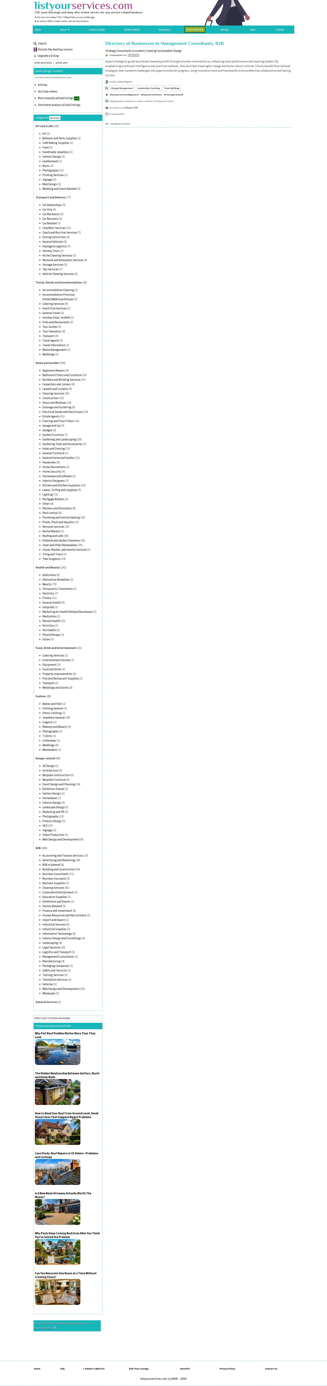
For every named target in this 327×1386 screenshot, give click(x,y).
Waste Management (54, 350)
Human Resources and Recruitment (64, 915)
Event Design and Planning (58, 784)
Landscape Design (53, 807)
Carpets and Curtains (55, 389)
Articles (42, 85)
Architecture (50, 771)
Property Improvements (57, 674)
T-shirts (47, 736)
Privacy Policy (227, 1369)
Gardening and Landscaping (59, 439)
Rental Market (51, 531)
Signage (47, 180)
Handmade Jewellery (55, 152)
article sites (62, 62)
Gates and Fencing (53, 449)
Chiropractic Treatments (57, 589)
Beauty (46, 584)
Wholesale (48, 993)
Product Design (52, 821)
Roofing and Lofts (52, 536)
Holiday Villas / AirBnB (56, 318)
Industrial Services (54, 925)
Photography (50, 170)
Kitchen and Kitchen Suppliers (61, 485)
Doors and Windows (54, 403)
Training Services (53, 975)
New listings (55, 118)
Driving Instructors (54, 237)
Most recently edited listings (56, 98)
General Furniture (53, 453)
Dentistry (48, 593)
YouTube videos (47, 91)
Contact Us (271, 1369)
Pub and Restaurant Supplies (60, 678)
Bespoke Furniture (54, 780)
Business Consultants (55, 874)
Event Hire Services (54, 308)
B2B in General (51, 865)
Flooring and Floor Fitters (58, 421)
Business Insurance (54, 879)
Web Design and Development (61, 839)
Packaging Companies (55, 966)
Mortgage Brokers (53, 499)
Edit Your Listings (139, 1369)
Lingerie (47, 722)
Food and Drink (51, 669)
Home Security (51, 472)
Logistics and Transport (56, 952)
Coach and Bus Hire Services (59, 233)
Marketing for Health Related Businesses (67, 612)
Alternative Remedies (55, 580)
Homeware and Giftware (57, 476)
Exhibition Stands (53, 789)
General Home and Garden (58, 458)
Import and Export (53, 920)
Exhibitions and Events (56, 902)
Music (46, 166)
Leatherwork (50, 161)
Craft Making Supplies (55, 143)
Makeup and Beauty (54, 727)
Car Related (49, 223)
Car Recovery (50, 219)
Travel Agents (50, 341)
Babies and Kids (52, 704)
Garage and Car (51, 426)
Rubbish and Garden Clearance (61, 541)
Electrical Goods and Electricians (62, 412)
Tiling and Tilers (52, 554)
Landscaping (50, 943)
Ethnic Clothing (51, 713)
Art (44, 134)
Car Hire (47, 210)
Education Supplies (54, 897)
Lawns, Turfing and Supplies (59, 490)
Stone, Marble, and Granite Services (64, 550)
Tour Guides (49, 327)
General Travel (51, 313)
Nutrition (48, 626)
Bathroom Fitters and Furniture (61, 375)
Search (42, 44)
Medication (49, 616)
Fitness (46, 598)
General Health (51, 603)
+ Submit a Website (94, 1369)
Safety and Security (54, 970)
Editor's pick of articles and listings (52, 1018)
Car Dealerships (51, 205)
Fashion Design (51, 794)
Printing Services (53, 175)
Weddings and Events (55, 688)
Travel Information (53, 345)
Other (46, 504)
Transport (48, 336)
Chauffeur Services (54, 228)
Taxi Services (50, 269)
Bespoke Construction (56, 775)
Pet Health (49, 630)
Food (45, 147)
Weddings (48, 354)
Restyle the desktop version (55, 49)
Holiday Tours (51, 251)
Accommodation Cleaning (58, 290)
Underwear (49, 741)
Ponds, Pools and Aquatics (58, 522)
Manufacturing (51, 961)
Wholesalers (49, 750)
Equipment (49, 665)
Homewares (49, 798)
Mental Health (51, 621)
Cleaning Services (53, 394)
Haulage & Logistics (54, 246)
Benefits (185, 1369)
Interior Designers (53, 481)
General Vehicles (52, 242)
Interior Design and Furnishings (61, 938)
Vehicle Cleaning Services (58, 274)
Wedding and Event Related (59, 189)
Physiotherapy (51, 635)
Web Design (49, 184)
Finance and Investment (57, 911)
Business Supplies (53, 883)
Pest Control (50, 513)
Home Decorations (53, 467)
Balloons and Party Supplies (59, 138)
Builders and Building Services (61, 380)
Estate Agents (50, 416)
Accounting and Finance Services (62, 856)
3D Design (48, 766)
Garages (47, 430)
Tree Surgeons (51, 559)
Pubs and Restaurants (55, 322)
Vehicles (47, 984)
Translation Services (54, 980)
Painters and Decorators (57, 508)
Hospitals (48, 607)
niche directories (43, 62)
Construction (50, 398)
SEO (45, 826)
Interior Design (51, 157)
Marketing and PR (53, 812)
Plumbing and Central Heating (61, 518)
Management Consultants (58, 957)
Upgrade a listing (48, 56)
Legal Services (51, 947)
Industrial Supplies (54, 929)
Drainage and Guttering (56, 407)
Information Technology (57, 934)
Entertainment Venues (56, 660)
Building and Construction (58, 869)
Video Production (53, 835)
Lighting (47, 495)
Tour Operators (51, 331)
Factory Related (52, 906)
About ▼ (65, 29)
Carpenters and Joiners (56, 384)
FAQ (62, 1369)
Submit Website (194, 29)
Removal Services (53, 527)
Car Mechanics (51, 214)
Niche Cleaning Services (57, 256)
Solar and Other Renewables (59, 545)
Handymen (49, 462)
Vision (46, 639)
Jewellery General (53, 718)
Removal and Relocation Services (62, 260)
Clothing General (52, 708)
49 (54, 1327)
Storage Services (52, 265)
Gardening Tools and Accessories (62, 444)
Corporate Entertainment (58, 892)
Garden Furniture (53, 435)
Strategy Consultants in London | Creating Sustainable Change (143, 51)
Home (37, 1369)
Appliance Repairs (53, 371)
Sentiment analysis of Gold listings (59, 105)
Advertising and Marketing (58, 860)
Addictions (49, 575)
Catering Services (53, 304)
